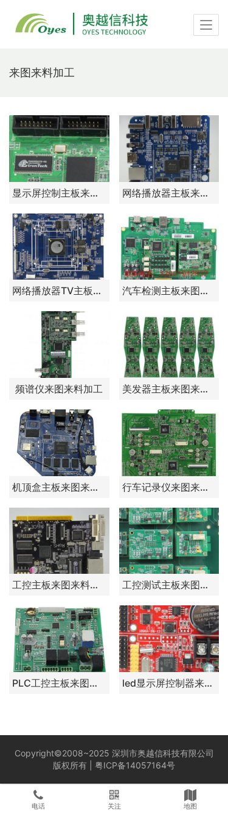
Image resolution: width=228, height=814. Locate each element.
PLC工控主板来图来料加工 (59, 683)
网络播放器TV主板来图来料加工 (59, 290)
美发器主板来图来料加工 (169, 389)
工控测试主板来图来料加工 (169, 585)
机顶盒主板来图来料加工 (59, 487)
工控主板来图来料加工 (59, 585)
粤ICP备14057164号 (135, 765)
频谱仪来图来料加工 (59, 389)
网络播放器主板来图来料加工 (169, 193)
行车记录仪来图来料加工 (169, 487)
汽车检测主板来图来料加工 (169, 290)
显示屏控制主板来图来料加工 (59, 193)
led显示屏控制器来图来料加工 (169, 683)
